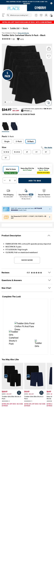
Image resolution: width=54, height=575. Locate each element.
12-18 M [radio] (6, 152)
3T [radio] (36, 152)
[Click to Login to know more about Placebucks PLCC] (49, 217)
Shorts (25, 28)
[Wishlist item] (41, 17)
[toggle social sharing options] (49, 49)
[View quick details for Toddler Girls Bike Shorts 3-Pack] (19, 393)
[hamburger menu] (3, 15)
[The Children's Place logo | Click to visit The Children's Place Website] (13, 8)
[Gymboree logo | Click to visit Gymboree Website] (40, 8)
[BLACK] (5, 127)
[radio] (5, 126)
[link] (36, 15)
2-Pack (19, 141)
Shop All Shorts (23, 33)
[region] (27, 2)
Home (4, 28)
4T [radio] (46, 152)
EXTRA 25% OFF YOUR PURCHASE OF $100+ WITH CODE (27, 22)
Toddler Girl (14, 28)
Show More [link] (27, 260)
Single (7, 141)
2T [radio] (27, 152)
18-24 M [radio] (17, 152)
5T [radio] (6, 158)
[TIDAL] (14, 127)
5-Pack (31, 141)
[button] (41, 15)
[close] (51, 3)
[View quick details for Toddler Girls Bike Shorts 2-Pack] (41, 393)
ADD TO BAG (35, 180)
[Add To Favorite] (49, 56)
